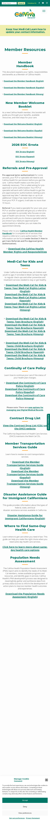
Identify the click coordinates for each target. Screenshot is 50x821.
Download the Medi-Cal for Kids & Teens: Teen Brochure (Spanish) (25, 326)
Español (38, 130)
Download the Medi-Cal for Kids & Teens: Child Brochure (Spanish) (25, 350)
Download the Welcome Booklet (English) (23, 124)
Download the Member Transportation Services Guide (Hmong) (25, 483)
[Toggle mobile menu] (43, 11)
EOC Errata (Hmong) (25, 161)
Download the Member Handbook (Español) (24, 87)
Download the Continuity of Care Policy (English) (26, 384)
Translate (31, 3)
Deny (25, 807)
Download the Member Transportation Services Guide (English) (25, 465)
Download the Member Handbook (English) (24, 81)
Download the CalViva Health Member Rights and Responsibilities (25, 250)
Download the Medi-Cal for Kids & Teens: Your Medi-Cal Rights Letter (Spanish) (25, 297)
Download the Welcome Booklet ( (19, 130)
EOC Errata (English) (25, 151)
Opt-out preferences (17, 818)
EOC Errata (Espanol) (25, 156)
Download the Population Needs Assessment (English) (25, 595)
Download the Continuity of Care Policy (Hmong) (25, 397)
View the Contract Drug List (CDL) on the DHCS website (25, 427)
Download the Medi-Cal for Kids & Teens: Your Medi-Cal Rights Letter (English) (25, 288)
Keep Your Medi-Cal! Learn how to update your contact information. (26, 30)
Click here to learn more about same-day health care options (25, 548)
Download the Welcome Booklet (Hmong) (23, 137)
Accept (25, 800)
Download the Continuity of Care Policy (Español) (25, 390)
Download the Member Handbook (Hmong (23, 94)
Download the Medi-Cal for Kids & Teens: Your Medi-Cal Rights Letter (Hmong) (25, 306)
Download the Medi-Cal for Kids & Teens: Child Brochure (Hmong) (25, 357)
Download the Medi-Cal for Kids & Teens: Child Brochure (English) (26, 344)
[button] (46, 780)
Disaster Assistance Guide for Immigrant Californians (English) (25, 517)
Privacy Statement (33, 818)
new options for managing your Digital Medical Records (24, 408)
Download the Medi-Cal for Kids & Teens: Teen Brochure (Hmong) (25, 332)
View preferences (25, 813)
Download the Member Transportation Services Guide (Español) (25, 474)
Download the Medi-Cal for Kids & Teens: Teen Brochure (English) (26, 320)
